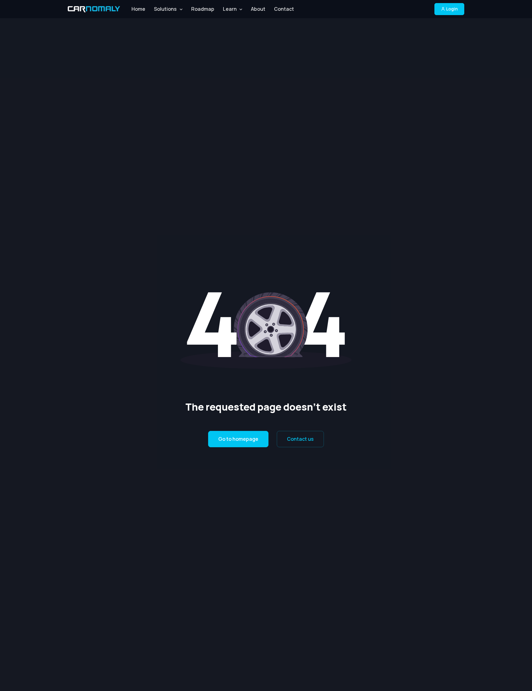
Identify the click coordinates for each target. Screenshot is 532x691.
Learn (230, 9)
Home (138, 9)
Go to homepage (238, 439)
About (258, 9)
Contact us (300, 439)
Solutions (165, 9)
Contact (284, 9)
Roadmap (202, 9)
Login (451, 9)
